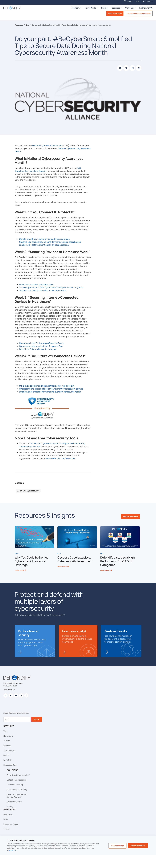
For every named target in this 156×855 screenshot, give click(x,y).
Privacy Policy (12, 850)
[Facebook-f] (21, 695)
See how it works (115, 631)
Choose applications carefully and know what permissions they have (51, 287)
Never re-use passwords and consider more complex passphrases (50, 241)
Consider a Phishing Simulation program (37, 349)
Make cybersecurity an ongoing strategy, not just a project (46, 385)
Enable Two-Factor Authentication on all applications (44, 244)
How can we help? (74, 631)
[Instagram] (26, 695)
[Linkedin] (5, 695)
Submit (36, 719)
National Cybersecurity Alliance (47, 145)
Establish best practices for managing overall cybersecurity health (50, 391)
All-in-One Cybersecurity (28, 491)
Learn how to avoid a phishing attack (36, 284)
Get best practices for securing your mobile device (42, 290)
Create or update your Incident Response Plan (41, 346)
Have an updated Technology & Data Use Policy (41, 343)
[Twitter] (11, 695)
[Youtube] (16, 695)
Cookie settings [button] (117, 846)
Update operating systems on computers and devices (44, 239)
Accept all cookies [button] (138, 846)
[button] (120, 68)
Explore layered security (28, 633)
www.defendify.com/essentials (60, 458)
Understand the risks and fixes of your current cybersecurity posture (51, 388)
